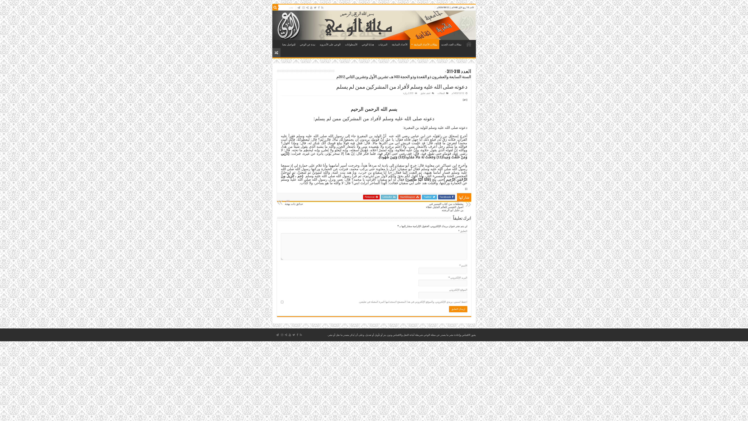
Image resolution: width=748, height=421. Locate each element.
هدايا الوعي (368, 44)
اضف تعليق (425, 93)
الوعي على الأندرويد (330, 44)
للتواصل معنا (288, 44)
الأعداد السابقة (400, 44)
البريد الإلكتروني (457, 277)
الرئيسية (469, 44)
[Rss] (322, 7)
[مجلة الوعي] (374, 25)
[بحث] (275, 7)
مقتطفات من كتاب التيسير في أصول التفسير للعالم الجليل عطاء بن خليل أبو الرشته (444, 206)
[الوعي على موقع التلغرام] (299, 7)
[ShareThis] (307, 7)
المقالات (441, 93)
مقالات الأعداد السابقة (425, 44)
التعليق (462, 231)
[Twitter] (315, 7)
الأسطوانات (351, 44)
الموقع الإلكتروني (458, 289)
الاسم (463, 265)
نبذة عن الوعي (307, 44)
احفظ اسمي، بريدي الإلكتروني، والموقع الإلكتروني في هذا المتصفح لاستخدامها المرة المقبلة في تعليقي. (413, 301)
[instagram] (303, 7)
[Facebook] (319, 7)
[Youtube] (311, 7)
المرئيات (382, 44)
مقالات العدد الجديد (451, 44)
